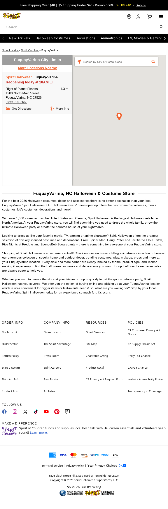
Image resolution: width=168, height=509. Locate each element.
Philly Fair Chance (139, 356)
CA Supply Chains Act (141, 344)
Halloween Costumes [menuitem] (52, 38)
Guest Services (95, 332)
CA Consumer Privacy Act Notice (144, 332)
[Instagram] (15, 411)
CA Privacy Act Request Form (104, 379)
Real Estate (51, 379)
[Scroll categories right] (164, 38)
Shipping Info (10, 379)
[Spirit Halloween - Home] (12, 16)
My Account (9, 332)
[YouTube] (46, 411)
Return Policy (10, 356)
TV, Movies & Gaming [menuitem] (145, 38)
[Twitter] (25, 411)
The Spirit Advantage (57, 344)
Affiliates (49, 391)
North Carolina (30, 50)
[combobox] (84, 27)
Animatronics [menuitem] (111, 38)
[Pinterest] (57, 411)
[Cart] (149, 16)
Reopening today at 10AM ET (30, 82)
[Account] (138, 16)
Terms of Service (52, 466)
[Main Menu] (161, 17)
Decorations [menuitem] (85, 38)
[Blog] (67, 411)
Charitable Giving (97, 356)
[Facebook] (4, 411)
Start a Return (11, 367)
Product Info (10, 391)
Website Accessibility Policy (145, 379)
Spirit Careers (52, 367)
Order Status (10, 344)
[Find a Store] (129, 16)
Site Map (91, 344)
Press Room (51, 356)
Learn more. (39, 432)
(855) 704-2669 (16, 102)
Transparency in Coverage (144, 391)
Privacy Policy (75, 466)
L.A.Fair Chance (137, 367)
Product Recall (95, 367)
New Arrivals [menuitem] (19, 38)
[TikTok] (35, 411)
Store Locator (10, 50)
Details (141, 5)
